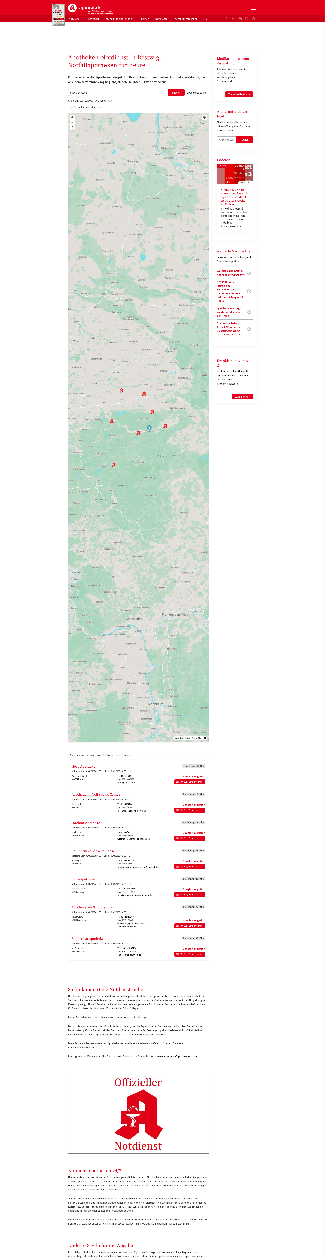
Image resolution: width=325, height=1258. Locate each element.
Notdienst (75, 18)
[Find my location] (204, 117)
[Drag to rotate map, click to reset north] (72, 127)
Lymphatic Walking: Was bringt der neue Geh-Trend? (228, 312)
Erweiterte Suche (197, 92)
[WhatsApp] (233, 18)
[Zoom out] (72, 122)
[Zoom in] (72, 117)
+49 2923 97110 (128, 948)
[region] (138, 427)
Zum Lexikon (242, 396)
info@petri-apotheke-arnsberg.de (134, 895)
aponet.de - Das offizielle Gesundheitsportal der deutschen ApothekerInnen (90, 9)
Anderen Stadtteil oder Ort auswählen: (90, 100)
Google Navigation (194, 776)
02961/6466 (126, 804)
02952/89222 (127, 832)
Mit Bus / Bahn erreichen (191, 781)
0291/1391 (126, 775)
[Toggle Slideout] (253, 7)
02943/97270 (127, 860)
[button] (149, 428)
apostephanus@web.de (129, 954)
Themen (144, 18)
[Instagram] (240, 18)
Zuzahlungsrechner (186, 18)
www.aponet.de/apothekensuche (177, 1056)
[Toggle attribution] (205, 738)
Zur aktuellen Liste (239, 94)
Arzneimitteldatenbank (119, 18)
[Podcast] (246, 18)
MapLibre (179, 738)
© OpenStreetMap (193, 738)
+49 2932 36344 (128, 888)
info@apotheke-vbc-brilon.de (132, 810)
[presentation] (207, 18)
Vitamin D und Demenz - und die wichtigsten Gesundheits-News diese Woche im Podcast (235, 197)
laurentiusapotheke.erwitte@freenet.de (137, 867)
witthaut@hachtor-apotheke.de (133, 838)
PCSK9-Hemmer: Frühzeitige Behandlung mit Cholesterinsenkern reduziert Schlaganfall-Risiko (230, 291)
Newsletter (161, 18)
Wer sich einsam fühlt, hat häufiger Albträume (231, 272)
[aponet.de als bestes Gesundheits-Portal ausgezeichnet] (58, 15)
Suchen (176, 92)
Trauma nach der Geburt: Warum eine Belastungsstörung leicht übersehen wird (229, 328)
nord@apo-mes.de (126, 782)
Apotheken (93, 18)
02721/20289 (127, 916)
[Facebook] (226, 18)
